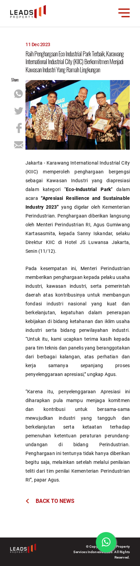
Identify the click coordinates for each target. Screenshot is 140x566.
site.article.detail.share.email (18, 144)
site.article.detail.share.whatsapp (18, 94)
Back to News (55, 500)
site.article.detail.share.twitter (18, 110)
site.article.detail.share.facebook (18, 127)
